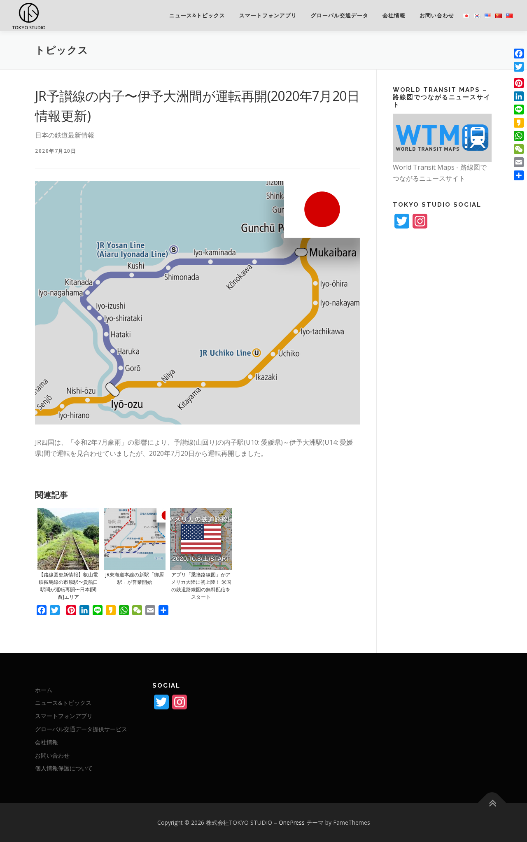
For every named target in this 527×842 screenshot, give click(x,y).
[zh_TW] (509, 15)
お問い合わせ (437, 15)
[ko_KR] (477, 15)
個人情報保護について (64, 768)
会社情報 (394, 15)
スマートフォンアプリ (268, 15)
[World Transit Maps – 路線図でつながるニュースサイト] (442, 137)
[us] (488, 15)
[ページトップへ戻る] (492, 803)
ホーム (43, 690)
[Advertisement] (442, 373)
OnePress (292, 822)
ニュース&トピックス (197, 15)
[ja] (466, 15)
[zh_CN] (498, 15)
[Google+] (518, 75)
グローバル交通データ (339, 15)
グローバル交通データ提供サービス (81, 729)
